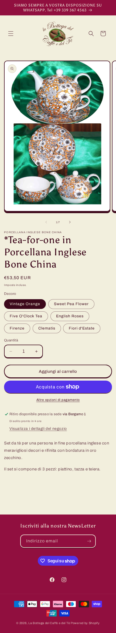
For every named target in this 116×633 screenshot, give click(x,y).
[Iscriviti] (89, 541)
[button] (11, 33)
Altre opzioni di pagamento (58, 400)
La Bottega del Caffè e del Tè (49, 623)
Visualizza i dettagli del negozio (38, 429)
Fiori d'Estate (82, 328)
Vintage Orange (25, 304)
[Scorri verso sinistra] (46, 222)
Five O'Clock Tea (26, 316)
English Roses (70, 316)
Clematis (46, 328)
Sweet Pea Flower (71, 304)
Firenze (17, 328)
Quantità (11, 340)
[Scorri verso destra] (70, 222)
